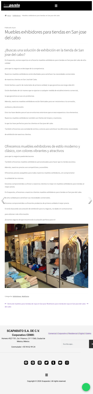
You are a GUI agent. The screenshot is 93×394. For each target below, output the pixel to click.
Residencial (73, 333)
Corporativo (62, 333)
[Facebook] (26, 363)
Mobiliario (25, 296)
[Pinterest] (33, 363)
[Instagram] (67, 363)
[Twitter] (46, 363)
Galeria (88, 333)
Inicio (9, 15)
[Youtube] (60, 363)
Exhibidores (17, 15)
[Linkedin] (40, 363)
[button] (56, 5)
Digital (81, 333)
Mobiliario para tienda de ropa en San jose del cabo (66, 303)
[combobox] (75, 344)
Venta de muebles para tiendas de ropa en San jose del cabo (25, 305)
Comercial (52, 333)
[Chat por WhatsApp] (86, 387)
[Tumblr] (53, 363)
